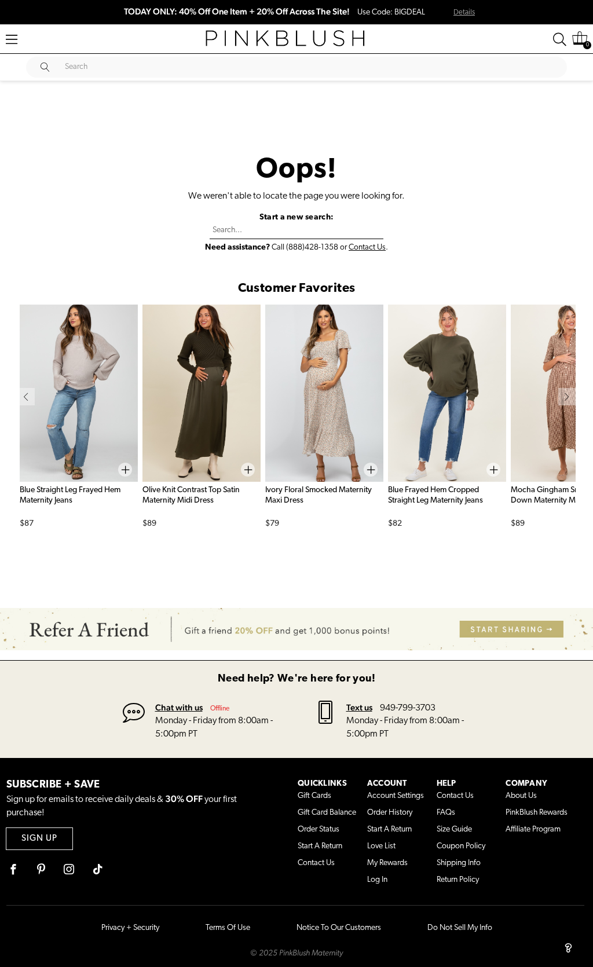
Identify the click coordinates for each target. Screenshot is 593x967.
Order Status (318, 829)
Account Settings (395, 796)
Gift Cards (314, 796)
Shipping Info (459, 863)
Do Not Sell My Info (459, 928)
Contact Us (367, 247)
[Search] (559, 39)
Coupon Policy (461, 846)
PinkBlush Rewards (537, 812)
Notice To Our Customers (338, 928)
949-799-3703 (407, 708)
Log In (377, 880)
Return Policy (458, 880)
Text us (359, 707)
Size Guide (454, 829)
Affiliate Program (533, 829)
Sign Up (39, 838)
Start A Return (320, 846)
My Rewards (387, 863)
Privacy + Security (130, 928)
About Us (521, 796)
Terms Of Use (228, 928)
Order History (389, 812)
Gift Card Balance (327, 812)
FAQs (446, 812)
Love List (381, 846)
